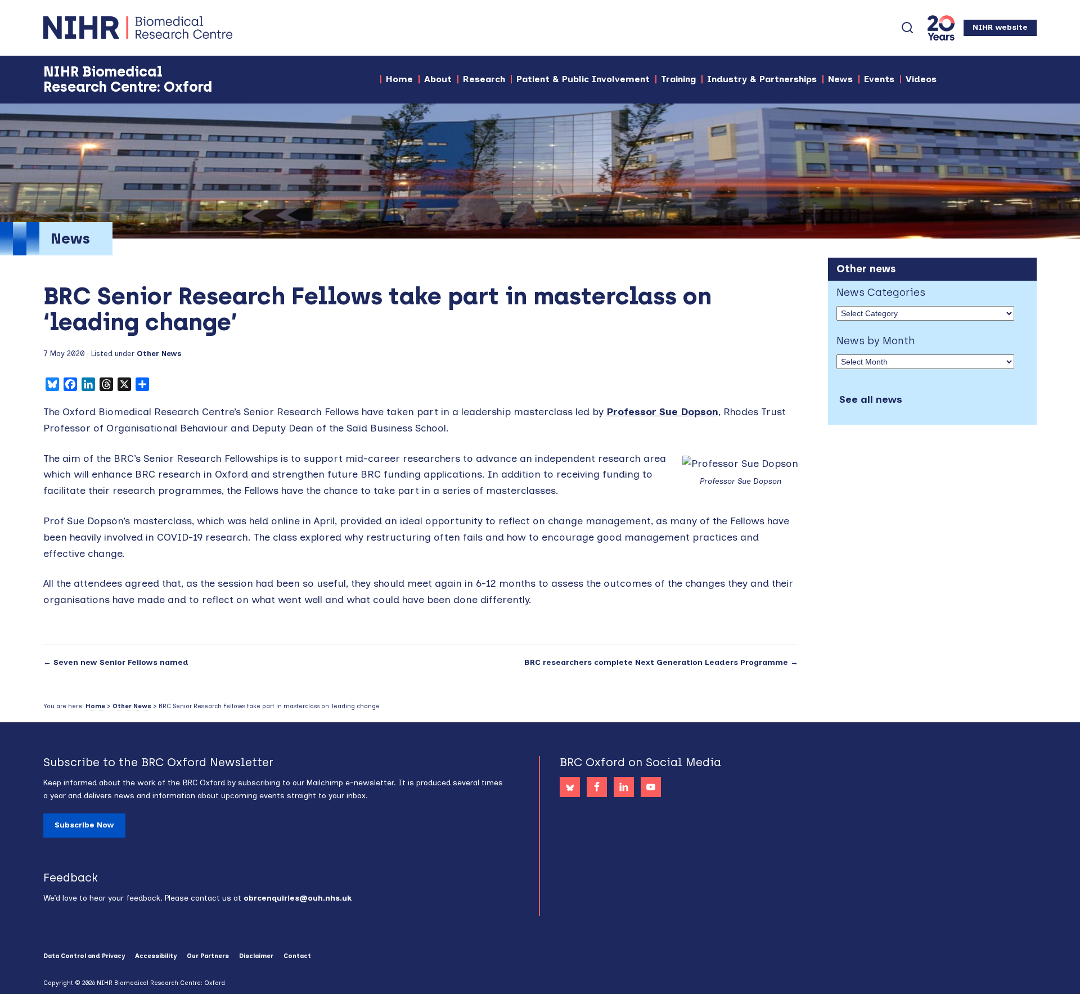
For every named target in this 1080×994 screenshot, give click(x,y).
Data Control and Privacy (84, 956)
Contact (297, 956)
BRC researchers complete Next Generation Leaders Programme (656, 662)
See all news (870, 399)
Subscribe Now (84, 825)
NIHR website (1000, 27)
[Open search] (907, 27)
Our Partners (208, 956)
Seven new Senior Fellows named (120, 662)
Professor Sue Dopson (662, 412)
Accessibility (156, 956)
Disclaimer (256, 956)
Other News (159, 353)
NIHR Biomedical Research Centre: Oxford (178, 27)
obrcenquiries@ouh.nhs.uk (298, 898)
